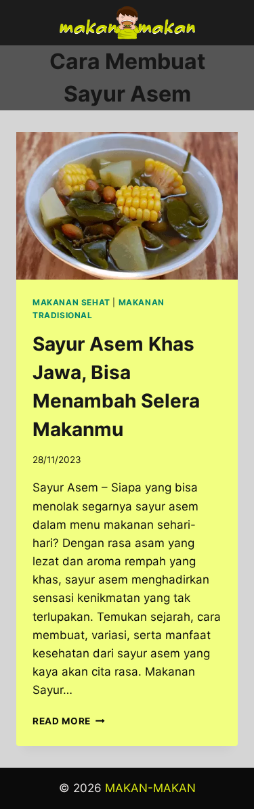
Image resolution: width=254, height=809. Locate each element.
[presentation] (127, 206)
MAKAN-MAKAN (150, 788)
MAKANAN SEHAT (71, 302)
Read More (69, 721)
